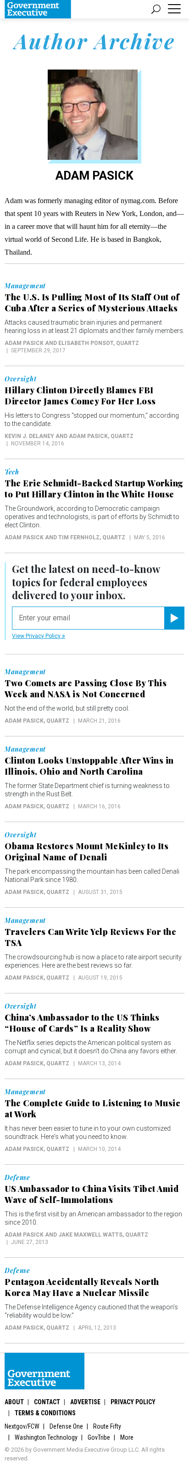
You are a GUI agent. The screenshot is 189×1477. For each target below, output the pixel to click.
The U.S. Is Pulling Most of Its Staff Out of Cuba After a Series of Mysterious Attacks (92, 303)
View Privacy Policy (37, 636)
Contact (47, 1402)
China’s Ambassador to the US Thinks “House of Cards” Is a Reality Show (82, 1023)
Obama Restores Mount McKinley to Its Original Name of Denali (86, 852)
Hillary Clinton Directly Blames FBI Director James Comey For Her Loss (80, 396)
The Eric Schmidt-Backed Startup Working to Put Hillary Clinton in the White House (94, 489)
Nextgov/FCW (22, 1426)
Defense (17, 1177)
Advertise (85, 1402)
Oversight (20, 379)
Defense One (66, 1426)
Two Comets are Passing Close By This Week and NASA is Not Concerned (86, 688)
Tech (12, 472)
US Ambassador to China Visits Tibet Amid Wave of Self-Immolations (91, 1194)
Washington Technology (46, 1437)
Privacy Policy (133, 1402)
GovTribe (99, 1437)
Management (25, 286)
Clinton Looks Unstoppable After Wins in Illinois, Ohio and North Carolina (89, 766)
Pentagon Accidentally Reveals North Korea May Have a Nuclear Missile (82, 1287)
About (14, 1402)
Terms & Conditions (45, 1413)
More (126, 1437)
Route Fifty (107, 1426)
